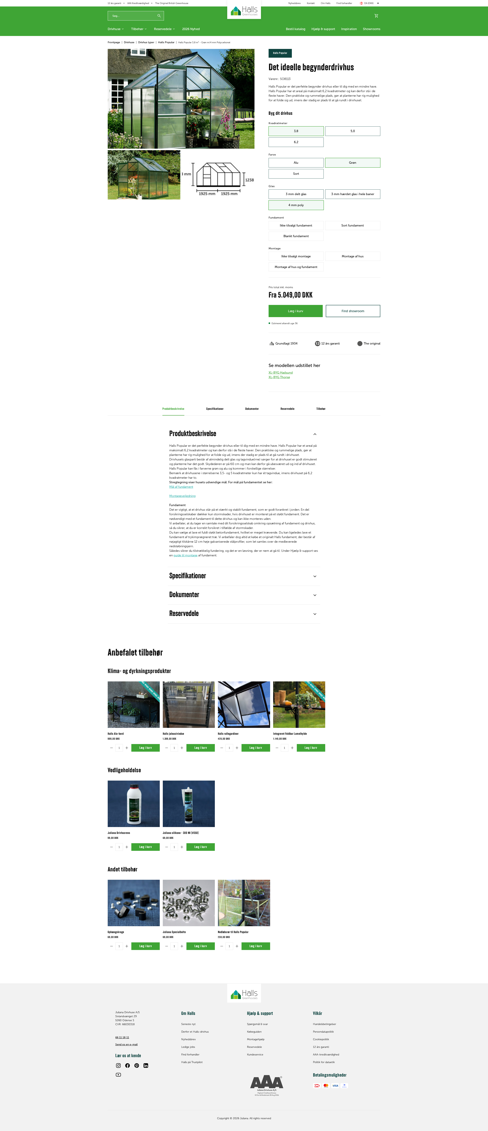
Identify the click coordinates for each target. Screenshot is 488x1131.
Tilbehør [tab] (321, 409)
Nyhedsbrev (294, 3)
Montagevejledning (182, 496)
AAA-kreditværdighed (326, 1054)
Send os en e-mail (126, 1044)
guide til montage (185, 555)
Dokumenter (184, 595)
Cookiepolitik (321, 1039)
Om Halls (325, 3)
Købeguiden (254, 1031)
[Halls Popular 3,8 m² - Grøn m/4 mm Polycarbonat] (181, 99)
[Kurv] (376, 16)
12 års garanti (114, 3)
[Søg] (159, 15)
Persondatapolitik (323, 1031)
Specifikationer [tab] (215, 409)
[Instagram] (118, 1065)
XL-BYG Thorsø (279, 377)
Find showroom (353, 311)
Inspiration (349, 29)
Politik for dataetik (324, 1062)
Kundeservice (255, 1054)
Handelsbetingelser (324, 1024)
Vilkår (317, 1013)
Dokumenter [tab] (252, 409)
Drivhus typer (146, 42)
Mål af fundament (181, 487)
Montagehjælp (255, 1039)
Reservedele (163, 29)
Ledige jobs (188, 1047)
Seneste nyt (188, 1024)
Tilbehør (137, 29)
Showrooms (371, 29)
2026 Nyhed (191, 29)
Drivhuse (114, 29)
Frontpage (114, 42)
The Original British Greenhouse (171, 3)
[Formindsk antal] (111, 748)
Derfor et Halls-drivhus (195, 1031)
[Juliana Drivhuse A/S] (244, 9)
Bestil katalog (295, 29)
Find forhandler (344, 3)
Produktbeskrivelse (192, 434)
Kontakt (311, 3)
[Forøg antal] (127, 748)
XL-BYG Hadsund (281, 372)
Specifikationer (187, 576)
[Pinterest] (137, 1065)
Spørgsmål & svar (257, 1024)
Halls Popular (166, 42)
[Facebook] (127, 1065)
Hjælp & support (323, 29)
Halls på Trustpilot (192, 1062)
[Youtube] (118, 1075)
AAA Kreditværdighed (138, 3)
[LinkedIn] (146, 1065)
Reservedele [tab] (288, 409)
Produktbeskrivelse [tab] (173, 409)
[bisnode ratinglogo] (277, 1085)
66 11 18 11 (122, 1037)
